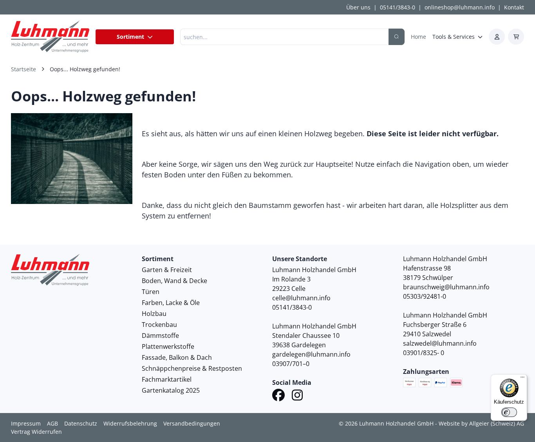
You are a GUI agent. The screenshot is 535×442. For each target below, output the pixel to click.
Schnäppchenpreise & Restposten (192, 368)
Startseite (23, 69)
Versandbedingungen (191, 423)
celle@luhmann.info (301, 298)
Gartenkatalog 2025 (171, 390)
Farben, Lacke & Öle (171, 302)
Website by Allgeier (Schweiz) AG (481, 423)
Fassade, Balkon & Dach (177, 357)
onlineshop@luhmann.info (460, 7)
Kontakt (514, 7)
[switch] (509, 412)
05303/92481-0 (424, 296)
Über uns (358, 7)
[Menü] (522, 379)
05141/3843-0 (397, 7)
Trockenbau (159, 324)
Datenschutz (80, 423)
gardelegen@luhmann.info (311, 354)
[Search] (397, 37)
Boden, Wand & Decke (174, 280)
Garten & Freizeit (167, 269)
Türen (150, 291)
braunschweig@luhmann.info (446, 287)
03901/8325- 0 (423, 352)
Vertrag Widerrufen (36, 431)
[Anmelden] (497, 37)
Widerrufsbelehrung (130, 423)
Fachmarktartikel (167, 379)
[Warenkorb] (516, 37)
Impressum (26, 423)
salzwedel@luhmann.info (440, 343)
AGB (52, 423)
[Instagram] (297, 396)
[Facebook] (278, 396)
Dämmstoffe (160, 335)
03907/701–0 (290, 363)
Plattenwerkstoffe (168, 346)
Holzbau (154, 313)
